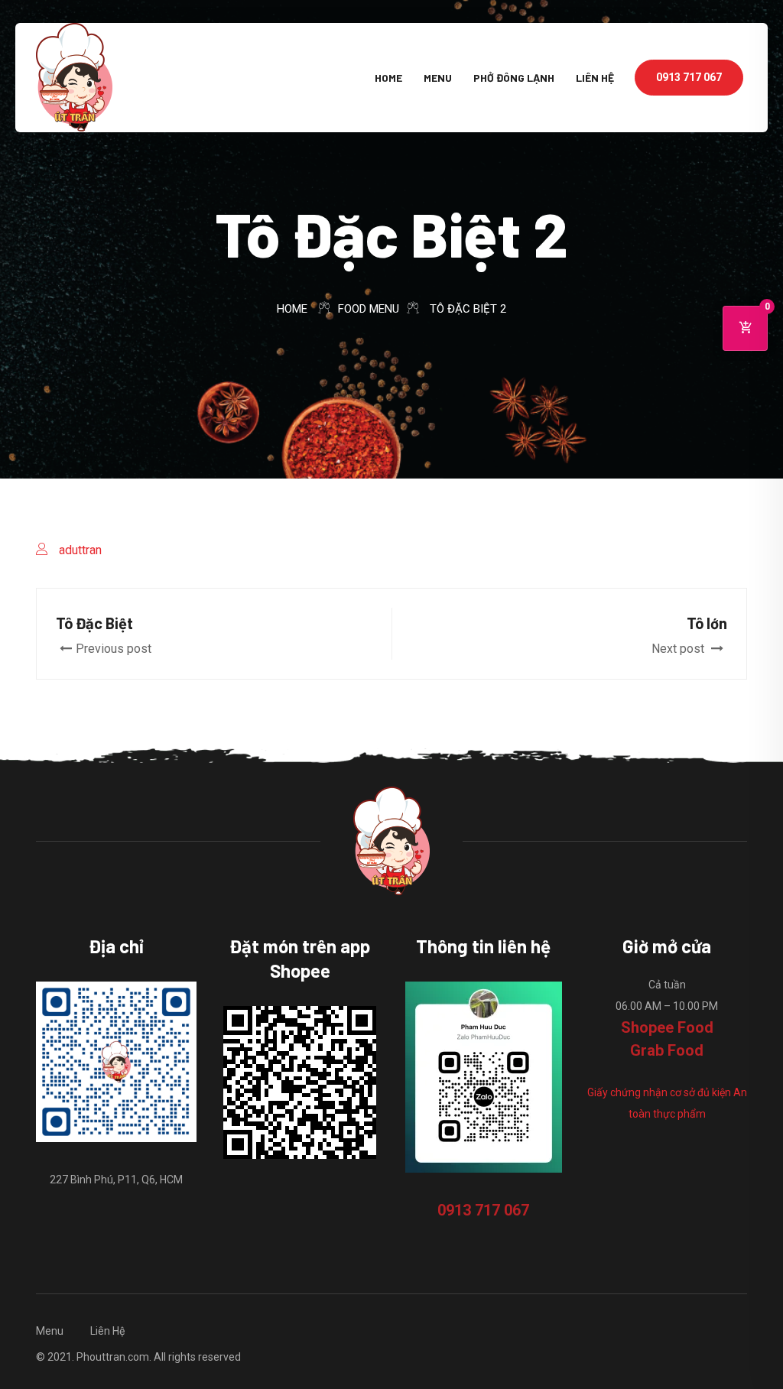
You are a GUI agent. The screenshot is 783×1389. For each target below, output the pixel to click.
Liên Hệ (595, 77)
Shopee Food (667, 1027)
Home (388, 77)
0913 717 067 (689, 77)
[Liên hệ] (667, 1161)
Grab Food (666, 1050)
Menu (438, 77)
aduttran (80, 550)
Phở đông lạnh (513, 77)
